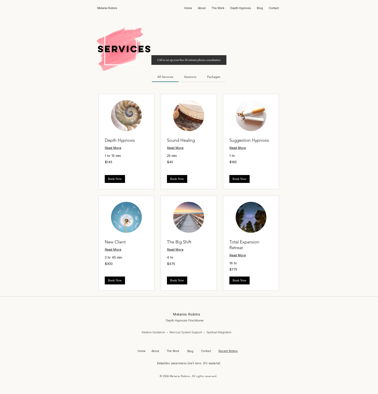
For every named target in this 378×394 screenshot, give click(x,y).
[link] (165, 77)
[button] (115, 179)
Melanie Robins (186, 314)
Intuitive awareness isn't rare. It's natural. (189, 363)
